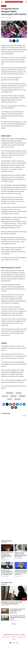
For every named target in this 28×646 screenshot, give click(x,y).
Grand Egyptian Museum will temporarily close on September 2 (17, 610)
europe (6, 396)
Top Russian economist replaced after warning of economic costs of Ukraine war (21, 572)
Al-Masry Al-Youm (17, 634)
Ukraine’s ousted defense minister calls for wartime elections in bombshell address (7, 572)
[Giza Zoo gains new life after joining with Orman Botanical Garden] (5, 618)
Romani (18, 399)
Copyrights (19, 637)
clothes (19, 393)
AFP (3, 17)
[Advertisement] (14, 478)
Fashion (3, 6)
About (3, 637)
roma (10, 399)
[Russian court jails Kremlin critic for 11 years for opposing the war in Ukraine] (21, 547)
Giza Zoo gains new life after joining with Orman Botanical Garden (17, 617)
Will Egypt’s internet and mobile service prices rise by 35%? (11, 603)
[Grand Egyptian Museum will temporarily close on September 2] (5, 611)
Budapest (10, 393)
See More (14, 624)
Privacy (24, 637)
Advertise (7, 637)
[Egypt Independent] (14, 2)
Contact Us (13, 637)
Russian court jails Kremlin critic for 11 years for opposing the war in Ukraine (21, 554)
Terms (14, 639)
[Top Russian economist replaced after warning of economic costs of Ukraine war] (21, 565)
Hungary (22, 396)
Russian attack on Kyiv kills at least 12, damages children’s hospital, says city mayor (7, 555)
